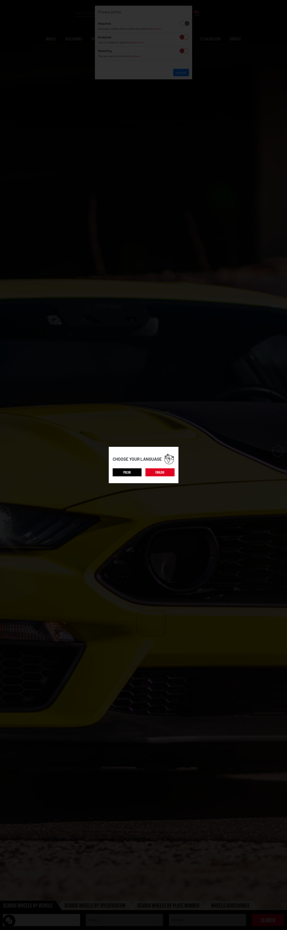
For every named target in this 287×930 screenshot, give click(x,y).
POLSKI (127, 472)
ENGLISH (159, 472)
